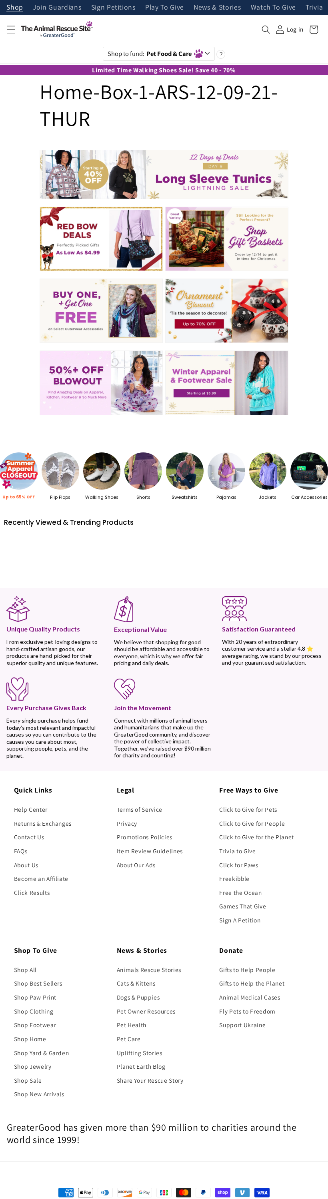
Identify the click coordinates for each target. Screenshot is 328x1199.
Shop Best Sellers (38, 983)
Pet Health (132, 1025)
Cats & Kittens (136, 983)
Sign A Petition (239, 920)
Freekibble (234, 878)
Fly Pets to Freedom (247, 1011)
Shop (14, 8)
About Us (26, 865)
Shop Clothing (34, 1011)
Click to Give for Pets (248, 809)
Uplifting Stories (139, 1053)
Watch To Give (273, 8)
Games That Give (242, 906)
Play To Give (164, 8)
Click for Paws (238, 865)
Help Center (31, 809)
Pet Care (129, 1039)
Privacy (127, 823)
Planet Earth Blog (141, 1066)
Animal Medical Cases (249, 997)
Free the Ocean (240, 892)
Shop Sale (28, 1080)
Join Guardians (57, 8)
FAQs (21, 851)
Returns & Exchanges (43, 823)
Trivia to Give (237, 851)
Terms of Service (140, 809)
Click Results (32, 892)
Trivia (314, 8)
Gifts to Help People (247, 970)
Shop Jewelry (33, 1066)
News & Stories (217, 8)
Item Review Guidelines (150, 851)
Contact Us (29, 837)
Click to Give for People (252, 823)
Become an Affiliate (41, 878)
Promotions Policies (145, 837)
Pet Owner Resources (146, 1011)
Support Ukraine (242, 1025)
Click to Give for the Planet (256, 837)
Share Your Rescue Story (150, 1080)
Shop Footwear (35, 1025)
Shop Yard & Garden (41, 1053)
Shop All (25, 970)
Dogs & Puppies (138, 997)
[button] (10, 29)
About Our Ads (136, 865)
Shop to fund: (150, 53)
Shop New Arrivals (39, 1094)
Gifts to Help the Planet (251, 983)
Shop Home (30, 1039)
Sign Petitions (113, 8)
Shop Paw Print (35, 997)
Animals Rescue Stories (149, 970)
